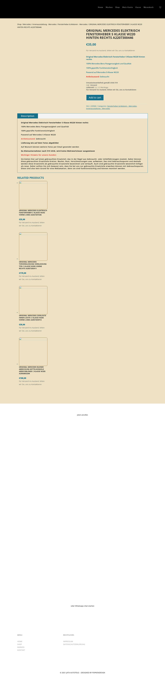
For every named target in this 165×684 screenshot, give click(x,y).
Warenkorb (149, 7)
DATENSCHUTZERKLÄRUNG (74, 644)
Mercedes (27, 24)
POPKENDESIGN (98, 672)
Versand (93, 85)
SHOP (19, 644)
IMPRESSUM (68, 641)
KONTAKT (21, 650)
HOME (19, 641)
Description (27, 115)
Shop (117, 7)
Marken (109, 7)
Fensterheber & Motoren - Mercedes (72, 24)
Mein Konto (127, 7)
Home (100, 7)
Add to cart (95, 97)
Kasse (138, 7)
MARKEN (20, 647)
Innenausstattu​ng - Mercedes (44, 24)
